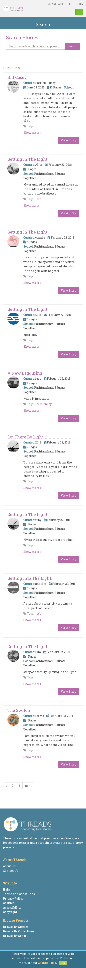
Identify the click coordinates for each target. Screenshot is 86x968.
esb (39, 199)
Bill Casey (17, 77)
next (28, 785)
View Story (68, 140)
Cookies (8, 903)
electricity (44, 404)
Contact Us (10, 871)
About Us (9, 866)
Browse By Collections (18, 931)
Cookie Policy (47, 963)
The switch (18, 710)
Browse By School (15, 936)
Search (72, 46)
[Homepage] (17, 8)
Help (70, 3)
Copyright (10, 912)
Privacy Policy (13, 898)
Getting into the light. (29, 578)
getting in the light (27, 232)
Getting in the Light (27, 159)
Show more (31, 132)
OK (63, 962)
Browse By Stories (15, 927)
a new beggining (24, 373)
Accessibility (12, 907)
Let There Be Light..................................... (40, 436)
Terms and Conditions (19, 894)
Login (80, 3)
